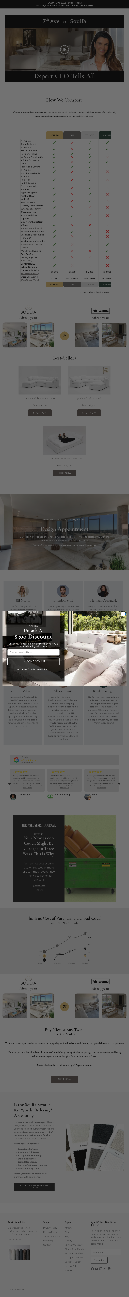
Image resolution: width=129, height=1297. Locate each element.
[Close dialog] (123, 614)
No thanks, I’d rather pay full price (33, 669)
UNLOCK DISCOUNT (33, 661)
